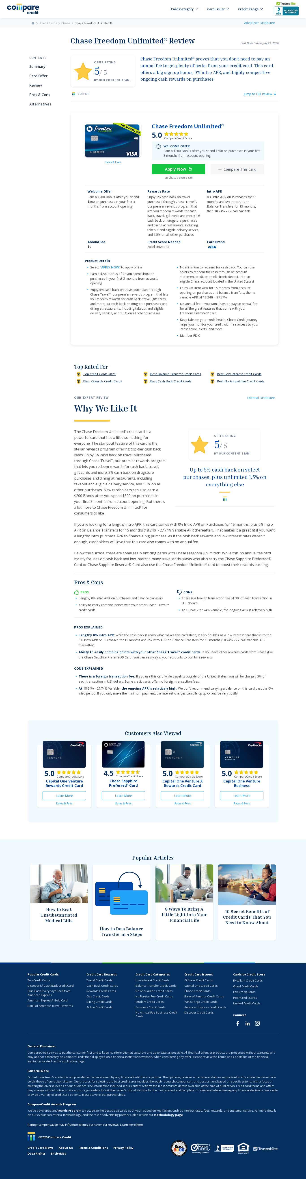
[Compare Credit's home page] (23, 9)
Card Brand (216, 242)
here (139, 1125)
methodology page (168, 1115)
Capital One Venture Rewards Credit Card (64, 783)
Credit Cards (48, 23)
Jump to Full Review (258, 94)
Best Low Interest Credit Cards (239, 374)
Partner (33, 1125)
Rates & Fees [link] (113, 162)
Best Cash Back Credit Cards (171, 381)
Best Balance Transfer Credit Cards (175, 374)
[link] (113, 140)
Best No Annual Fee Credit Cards (241, 381)
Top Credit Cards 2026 (99, 374)
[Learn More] (64, 754)
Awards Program (68, 1110)
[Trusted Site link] (265, 1149)
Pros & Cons (39, 94)
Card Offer (38, 75)
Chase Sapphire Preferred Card (123, 783)
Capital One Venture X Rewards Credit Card (182, 783)
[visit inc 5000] (179, 1148)
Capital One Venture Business (241, 783)
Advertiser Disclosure (259, 23)
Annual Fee (96, 242)
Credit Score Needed (164, 242)
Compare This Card (240, 169)
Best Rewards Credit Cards (102, 381)
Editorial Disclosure (261, 398)
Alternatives (40, 104)
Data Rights (36, 1153)
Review (35, 85)
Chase (65, 23)
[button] (184, 9)
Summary (37, 66)
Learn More (71, 796)
